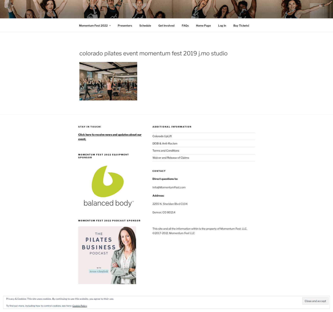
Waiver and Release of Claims (170, 157)
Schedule (145, 25)
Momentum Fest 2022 (93, 25)
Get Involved (166, 25)
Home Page (203, 25)
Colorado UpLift (162, 136)
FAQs (185, 25)
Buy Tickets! (241, 25)
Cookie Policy (79, 305)
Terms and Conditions (165, 150)
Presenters (125, 25)
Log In (222, 25)
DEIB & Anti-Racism (164, 143)
